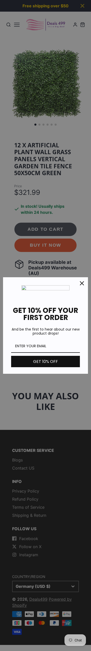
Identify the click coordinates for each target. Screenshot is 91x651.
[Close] (82, 283)
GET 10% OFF (45, 361)
